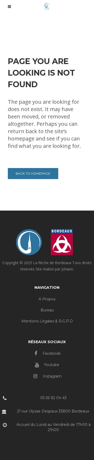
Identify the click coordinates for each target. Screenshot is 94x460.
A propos (47, 299)
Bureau (47, 310)
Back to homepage (33, 173)
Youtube (51, 364)
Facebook (51, 353)
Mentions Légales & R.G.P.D (47, 321)
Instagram (52, 376)
